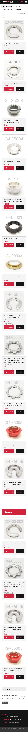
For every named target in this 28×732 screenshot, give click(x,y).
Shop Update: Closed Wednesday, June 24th (11, 695)
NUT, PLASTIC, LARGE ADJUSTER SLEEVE (13, 238)
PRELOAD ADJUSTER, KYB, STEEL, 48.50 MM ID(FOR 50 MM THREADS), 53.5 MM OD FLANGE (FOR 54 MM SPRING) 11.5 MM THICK (14, 360)
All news (4, 702)
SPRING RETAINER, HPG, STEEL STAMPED (13, 83)
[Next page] (18, 501)
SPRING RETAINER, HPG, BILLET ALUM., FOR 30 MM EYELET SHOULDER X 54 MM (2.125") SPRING (13, 484)
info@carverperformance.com (15, 722)
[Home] (8, 2)
